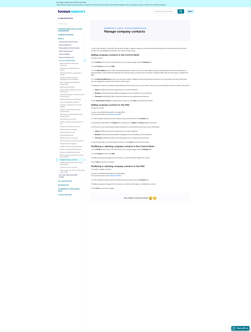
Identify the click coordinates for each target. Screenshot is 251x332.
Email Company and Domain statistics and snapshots (72, 156)
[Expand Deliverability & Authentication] (84, 48)
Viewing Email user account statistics (72, 141)
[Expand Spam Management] (84, 51)
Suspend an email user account (70, 126)
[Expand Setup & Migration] (84, 45)
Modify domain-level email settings (71, 146)
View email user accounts (68, 119)
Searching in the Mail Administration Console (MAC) (71, 115)
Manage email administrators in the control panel (71, 163)
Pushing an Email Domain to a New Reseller (71, 106)
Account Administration (135, 28)
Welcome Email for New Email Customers (69, 64)
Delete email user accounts (68, 129)
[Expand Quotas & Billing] (84, 54)
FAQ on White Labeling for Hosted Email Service (70, 91)
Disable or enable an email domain (70, 149)
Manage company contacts (68, 160)
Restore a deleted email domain (70, 152)
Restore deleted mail (66, 135)
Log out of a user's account (68, 167)
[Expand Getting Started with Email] (84, 41)
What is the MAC (115, 114)
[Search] (181, 11)
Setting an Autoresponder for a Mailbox (70, 69)
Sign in (190, 11)
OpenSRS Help (110, 28)
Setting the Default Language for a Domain (71, 74)
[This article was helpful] (150, 198)
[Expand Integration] (84, 185)
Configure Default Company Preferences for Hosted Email (69, 78)
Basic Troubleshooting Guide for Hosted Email (70, 83)
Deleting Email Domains (67, 87)
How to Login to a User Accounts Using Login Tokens (72, 171)
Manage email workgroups (68, 143)
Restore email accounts (67, 132)
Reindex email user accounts (69, 138)
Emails (120, 28)
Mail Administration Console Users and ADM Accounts (72, 95)
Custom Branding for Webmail (69, 102)
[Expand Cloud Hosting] (84, 194)
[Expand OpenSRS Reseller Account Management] (84, 29)
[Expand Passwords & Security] (84, 57)
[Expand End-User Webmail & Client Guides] (84, 176)
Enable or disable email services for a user (71, 123)
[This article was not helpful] (155, 198)
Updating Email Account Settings (70, 99)
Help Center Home (66, 18)
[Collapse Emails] (84, 38)
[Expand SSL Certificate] (84, 181)
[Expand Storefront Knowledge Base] (84, 189)
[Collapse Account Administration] (84, 60)
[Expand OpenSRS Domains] (84, 34)
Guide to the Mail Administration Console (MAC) (70, 110)
